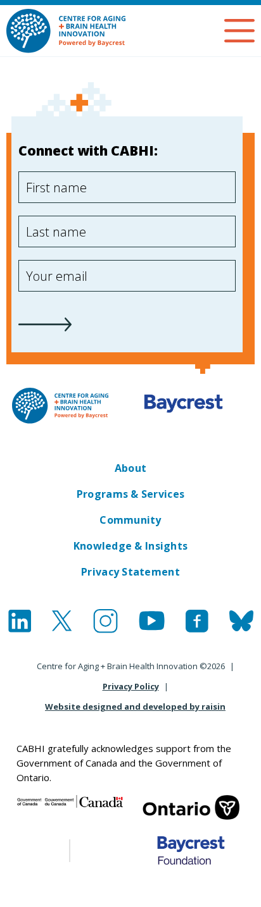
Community (130, 520)
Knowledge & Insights (130, 546)
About (130, 468)
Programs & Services (130, 494)
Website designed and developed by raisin (135, 706)
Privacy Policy (131, 686)
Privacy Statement (130, 572)
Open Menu (239, 30)
